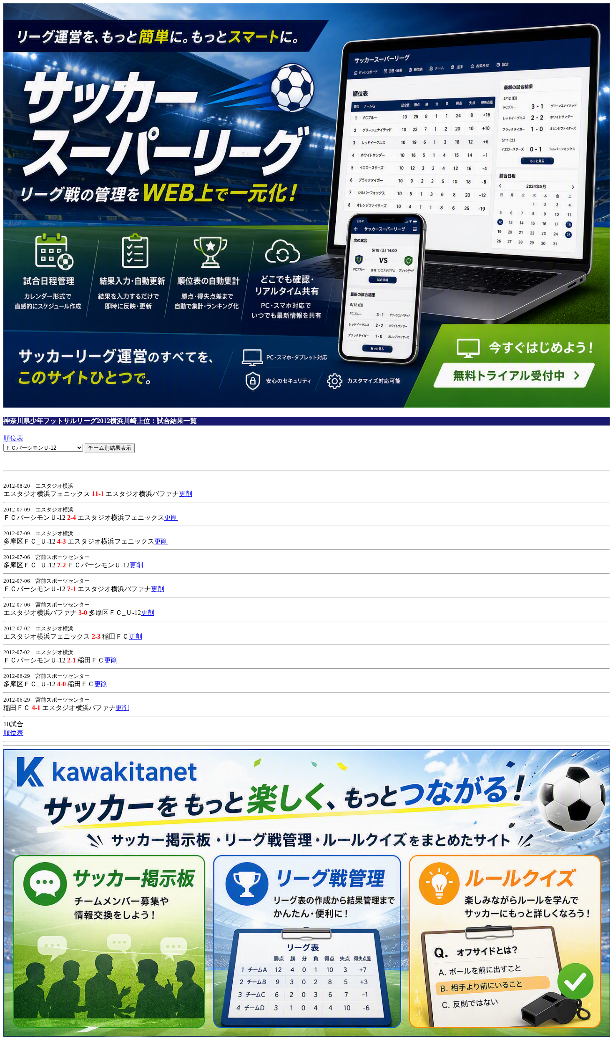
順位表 (13, 438)
